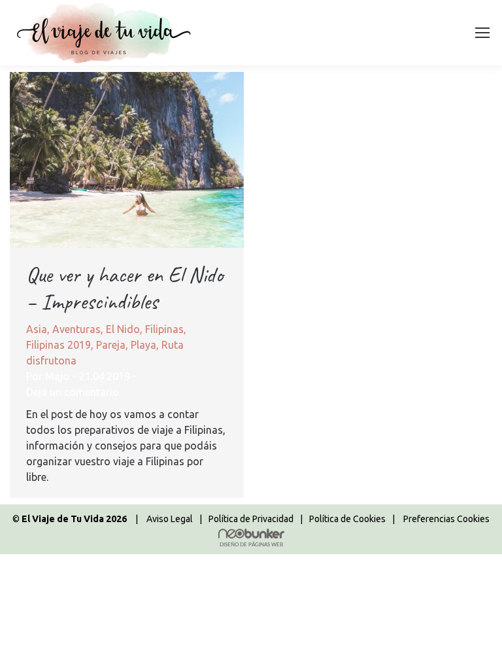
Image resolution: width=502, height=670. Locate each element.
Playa (143, 345)
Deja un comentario (72, 392)
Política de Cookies (347, 519)
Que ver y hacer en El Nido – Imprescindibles (124, 287)
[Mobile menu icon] (482, 33)
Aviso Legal (169, 519)
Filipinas (164, 329)
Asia (36, 329)
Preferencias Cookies (446, 519)
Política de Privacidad (251, 519)
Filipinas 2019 (58, 345)
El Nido (123, 329)
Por (47, 376)
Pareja (111, 345)
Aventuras (76, 329)
